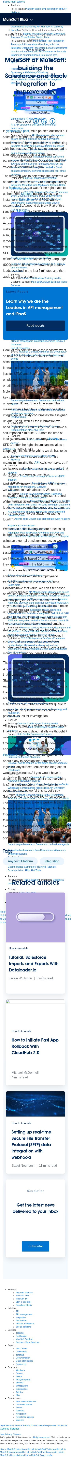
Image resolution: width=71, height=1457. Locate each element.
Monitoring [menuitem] (30, 26)
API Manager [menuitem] (43, 26)
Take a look (52, 832)
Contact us (21, 1364)
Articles (19, 1392)
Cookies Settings (10, 1428)
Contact (40, 1425)
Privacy (26, 1425)
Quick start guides (24, 1361)
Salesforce (26, 199)
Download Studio (24, 1305)
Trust (33, 1425)
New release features (26, 1401)
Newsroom (21, 1414)
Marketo (14, 187)
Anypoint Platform (20, 861)
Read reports (35, 325)
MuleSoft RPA (22, 1295)
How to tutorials (35, 49)
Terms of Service (14, 1425)
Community (21, 1351)
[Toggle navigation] (31, 20)
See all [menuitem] (14, 30)
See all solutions (23, 1327)
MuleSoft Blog (15, 19)
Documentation (23, 1358)
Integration (52, 861)
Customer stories (24, 1404)
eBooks (19, 1382)
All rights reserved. (42, 1437)
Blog (18, 1395)
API (36, 462)
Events (19, 1407)
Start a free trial (23, 1302)
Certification (21, 1336)
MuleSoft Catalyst (24, 1339)
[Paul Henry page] (23, 106)
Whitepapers (22, 1386)
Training (19, 1333)
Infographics (22, 1389)
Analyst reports (23, 1379)
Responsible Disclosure (55, 1425)
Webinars (20, 1370)
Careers (20, 1420)
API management (24, 1314)
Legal (2, 1425)
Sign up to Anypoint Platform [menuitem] (38, 33)
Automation (21, 1320)
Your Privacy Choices (10, 1434)
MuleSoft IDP (22, 1299)
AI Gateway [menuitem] (57, 26)
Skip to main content (14, 1)
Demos (19, 1373)
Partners (20, 1410)
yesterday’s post (17, 131)
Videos (19, 1376)
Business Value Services (27, 1342)
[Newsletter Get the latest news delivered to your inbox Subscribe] (35, 1256)
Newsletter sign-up (25, 1417)
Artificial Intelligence (25, 1323)
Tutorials (20, 1355)
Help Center (21, 1348)
